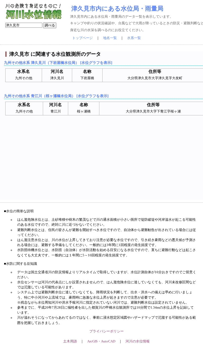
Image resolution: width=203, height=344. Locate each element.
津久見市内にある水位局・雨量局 (117, 8)
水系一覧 (134, 38)
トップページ (82, 38)
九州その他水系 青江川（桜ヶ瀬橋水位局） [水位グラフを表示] (56, 96)
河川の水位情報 (138, 341)
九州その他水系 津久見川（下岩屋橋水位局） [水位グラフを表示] (58, 62)
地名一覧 (110, 38)
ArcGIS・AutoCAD (101, 341)
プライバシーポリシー (106, 331)
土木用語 (70, 341)
